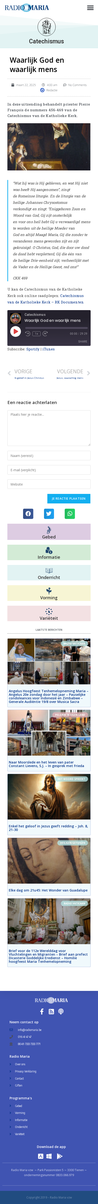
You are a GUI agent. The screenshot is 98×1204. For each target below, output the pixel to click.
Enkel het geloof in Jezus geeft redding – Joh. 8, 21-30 (48, 828)
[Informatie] (49, 550)
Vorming (49, 597)
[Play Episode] (15, 331)
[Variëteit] (49, 611)
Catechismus (46, 41)
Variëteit (49, 618)
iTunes (48, 349)
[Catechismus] (47, 27)
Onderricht (49, 577)
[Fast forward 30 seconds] (45, 333)
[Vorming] (49, 591)
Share (82, 341)
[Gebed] (49, 530)
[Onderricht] (49, 570)
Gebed (49, 537)
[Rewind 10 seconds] (27, 333)
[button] (90, 7)
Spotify (33, 349)
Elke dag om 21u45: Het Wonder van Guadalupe (48, 890)
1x (36, 333)
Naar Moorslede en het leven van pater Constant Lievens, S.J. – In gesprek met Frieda (46, 764)
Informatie (49, 557)
